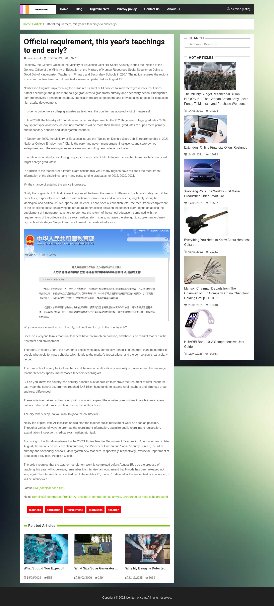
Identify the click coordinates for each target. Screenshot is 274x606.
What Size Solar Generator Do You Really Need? (96, 568)
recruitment (74, 509)
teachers (35, 509)
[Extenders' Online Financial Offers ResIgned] (205, 115)
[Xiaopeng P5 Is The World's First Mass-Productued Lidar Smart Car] (202, 159)
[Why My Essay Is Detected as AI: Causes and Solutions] (147, 534)
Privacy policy (127, 9)
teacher (113, 509)
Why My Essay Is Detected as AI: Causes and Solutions (147, 568)
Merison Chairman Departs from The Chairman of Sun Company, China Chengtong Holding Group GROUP (217, 293)
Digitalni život (99, 9)
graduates (95, 509)
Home (64, 9)
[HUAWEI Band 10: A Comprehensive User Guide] (199, 309)
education (54, 509)
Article (38, 24)
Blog (79, 9)
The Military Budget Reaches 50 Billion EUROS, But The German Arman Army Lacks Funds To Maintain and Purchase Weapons (216, 98)
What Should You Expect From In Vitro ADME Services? (46, 568)
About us (173, 9)
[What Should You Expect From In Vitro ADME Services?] (46, 534)
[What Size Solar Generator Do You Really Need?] (93, 534)
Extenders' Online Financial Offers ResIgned (215, 147)
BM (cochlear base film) (49, 488)
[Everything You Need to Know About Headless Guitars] (206, 207)
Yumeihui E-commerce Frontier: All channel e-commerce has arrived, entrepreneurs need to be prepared (99, 496)
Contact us (151, 9)
